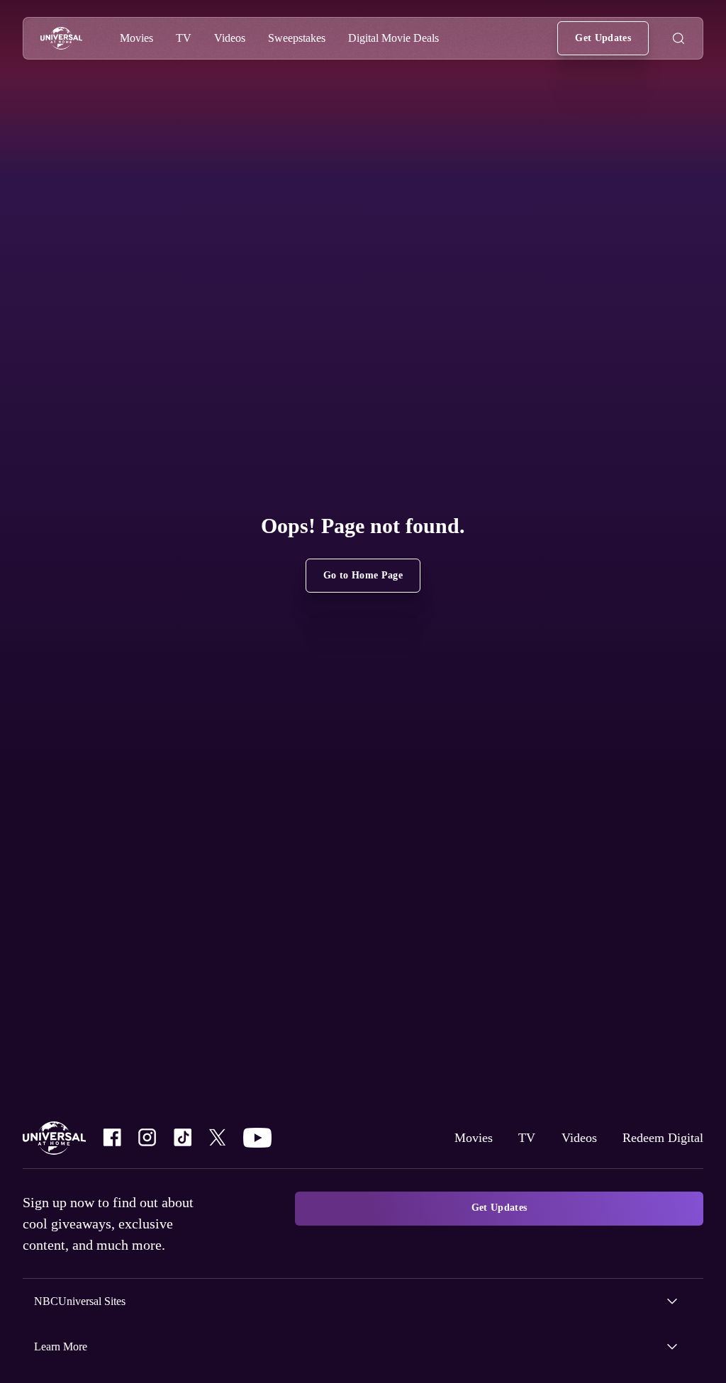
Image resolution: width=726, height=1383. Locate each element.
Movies (460, 1137)
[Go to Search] (678, 38)
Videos (569, 1137)
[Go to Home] (61, 38)
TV (515, 1137)
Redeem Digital (659, 1137)
